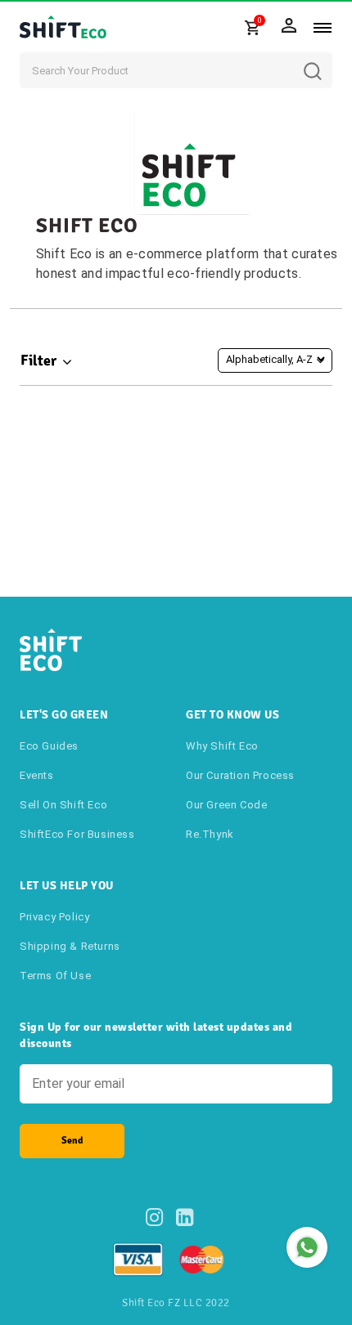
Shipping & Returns (70, 946)
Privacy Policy (54, 917)
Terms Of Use (55, 975)
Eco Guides (49, 746)
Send (72, 1141)
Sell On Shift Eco (63, 805)
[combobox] (176, 70)
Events (37, 775)
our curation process (240, 775)
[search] (325, 59)
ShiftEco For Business (77, 834)
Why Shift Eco (222, 746)
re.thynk (210, 834)
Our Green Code (226, 805)
